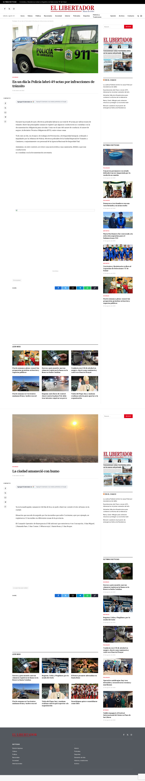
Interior (67, 16)
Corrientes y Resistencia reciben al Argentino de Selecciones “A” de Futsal (42, 2)
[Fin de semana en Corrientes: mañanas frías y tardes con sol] (25, 383)
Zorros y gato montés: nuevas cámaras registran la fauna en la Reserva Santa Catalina (55, 370)
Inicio (22, 16)
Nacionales (48, 16)
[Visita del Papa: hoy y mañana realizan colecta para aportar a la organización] (84, 383)
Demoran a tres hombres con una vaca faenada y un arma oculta (116, 204)
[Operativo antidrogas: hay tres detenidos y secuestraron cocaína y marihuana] (118, 666)
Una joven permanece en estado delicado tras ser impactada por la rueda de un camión (116, 173)
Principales (17, 280)
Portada (14, 21)
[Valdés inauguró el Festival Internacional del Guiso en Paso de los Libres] (118, 699)
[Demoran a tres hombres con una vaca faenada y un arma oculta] (118, 189)
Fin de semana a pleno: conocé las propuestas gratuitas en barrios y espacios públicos (25, 370)
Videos (30, 16)
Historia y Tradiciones (97, 16)
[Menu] (141, 16)
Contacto (131, 16)
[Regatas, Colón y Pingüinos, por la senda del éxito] (55, 665)
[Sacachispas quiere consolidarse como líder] (84, 691)
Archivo (121, 16)
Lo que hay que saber (20, 588)
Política (38, 16)
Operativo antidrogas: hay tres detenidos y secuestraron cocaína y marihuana (117, 682)
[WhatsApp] (5, 121)
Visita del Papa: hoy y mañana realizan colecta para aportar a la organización (84, 396)
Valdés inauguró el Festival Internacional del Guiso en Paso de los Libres (117, 715)
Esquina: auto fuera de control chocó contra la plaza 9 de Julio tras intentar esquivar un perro (54, 396)
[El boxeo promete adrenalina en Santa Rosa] (84, 665)
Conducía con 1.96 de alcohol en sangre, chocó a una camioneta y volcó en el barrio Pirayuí (84, 370)
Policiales (76, 16)
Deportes (86, 16)
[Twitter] (5, 108)
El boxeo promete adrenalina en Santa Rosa (84, 677)
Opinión (113, 16)
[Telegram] (5, 117)
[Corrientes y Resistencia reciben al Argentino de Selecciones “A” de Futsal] (118, 252)
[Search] (138, 16)
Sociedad (58, 16)
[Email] (5, 112)
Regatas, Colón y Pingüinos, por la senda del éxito (55, 677)
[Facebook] (5, 103)
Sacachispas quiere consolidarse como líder (84, 702)
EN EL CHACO (110, 80)
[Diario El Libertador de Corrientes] (73, 9)
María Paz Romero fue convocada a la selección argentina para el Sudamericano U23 (118, 236)
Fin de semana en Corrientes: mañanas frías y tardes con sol (24, 395)
